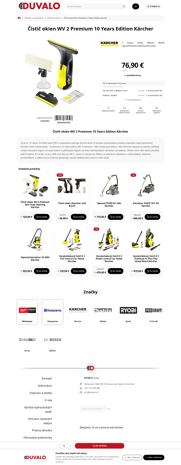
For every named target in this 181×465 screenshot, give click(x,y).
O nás (48, 400)
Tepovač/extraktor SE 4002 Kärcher (35, 258)
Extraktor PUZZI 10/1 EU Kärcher (146, 204)
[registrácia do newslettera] (108, 408)
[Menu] (135, 6)
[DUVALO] (39, 6)
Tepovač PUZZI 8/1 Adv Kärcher (109, 204)
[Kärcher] (109, 44)
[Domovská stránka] (19, 18)
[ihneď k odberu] (95, 217)
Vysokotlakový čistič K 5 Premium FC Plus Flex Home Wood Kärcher (146, 259)
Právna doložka (42, 430)
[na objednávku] (21, 217)
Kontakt (47, 378)
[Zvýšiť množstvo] (70, 446)
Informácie (45, 385)
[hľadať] (124, 6)
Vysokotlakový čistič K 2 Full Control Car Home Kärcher (72, 259)
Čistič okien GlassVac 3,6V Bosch (72, 204)
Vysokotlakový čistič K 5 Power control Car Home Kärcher (109, 259)
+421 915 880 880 (92, 388)
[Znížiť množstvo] (59, 446)
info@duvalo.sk (91, 392)
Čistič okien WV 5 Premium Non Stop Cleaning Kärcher (35, 204)
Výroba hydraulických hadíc (38, 410)
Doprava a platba (41, 393)
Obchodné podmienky (38, 437)
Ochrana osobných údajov (40, 421)
